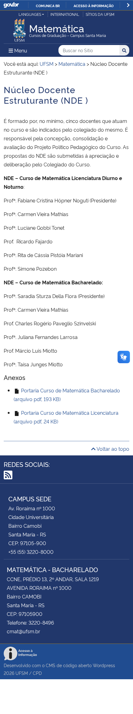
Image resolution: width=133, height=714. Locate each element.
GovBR (11, 5)
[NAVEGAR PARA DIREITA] (128, 5)
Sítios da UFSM (100, 14)
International (64, 14)
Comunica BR (48, 5)
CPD (37, 673)
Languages (30, 14)
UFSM (21, 673)
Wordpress (104, 665)
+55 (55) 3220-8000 (31, 551)
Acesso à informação (94, 5)
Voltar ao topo (112, 448)
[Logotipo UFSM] (19, 28)
